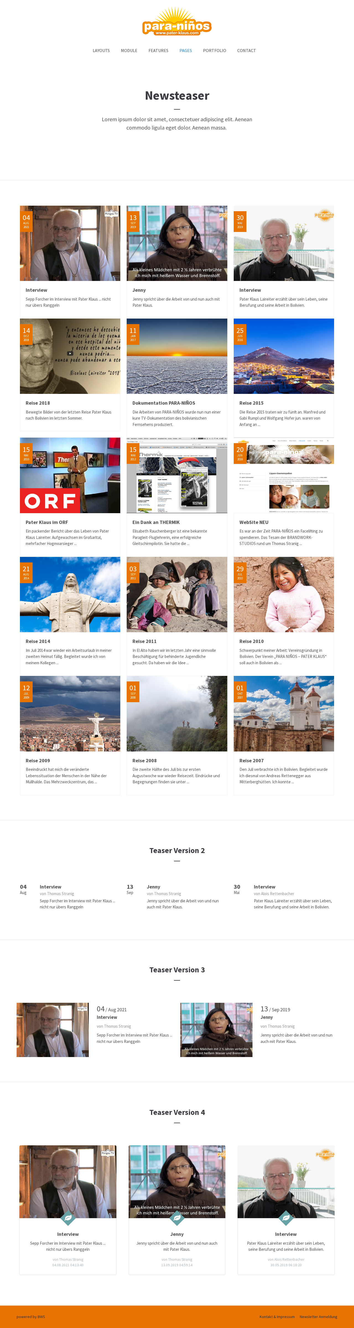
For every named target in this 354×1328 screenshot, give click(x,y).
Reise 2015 (252, 403)
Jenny (139, 290)
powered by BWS (31, 1316)
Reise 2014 (38, 641)
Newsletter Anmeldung (318, 1316)
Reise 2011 (144, 641)
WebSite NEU (254, 522)
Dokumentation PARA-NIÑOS (163, 403)
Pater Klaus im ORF (47, 522)
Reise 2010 (252, 641)
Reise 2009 (38, 760)
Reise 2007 (252, 760)
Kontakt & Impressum (277, 1316)
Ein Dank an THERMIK (156, 522)
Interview (36, 290)
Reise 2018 (38, 403)
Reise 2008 (144, 760)
